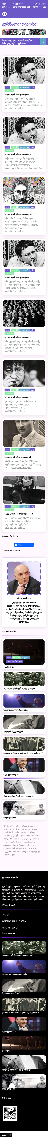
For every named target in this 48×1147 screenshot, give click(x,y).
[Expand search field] (43, 41)
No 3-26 (16, 658)
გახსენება (7, 829)
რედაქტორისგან (10, 774)
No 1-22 (15, 507)
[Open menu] (38, 41)
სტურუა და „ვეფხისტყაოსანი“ (16, 710)
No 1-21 (15, 87)
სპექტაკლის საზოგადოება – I (17, 94)
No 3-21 (15, 270)
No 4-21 (15, 330)
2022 (7, 507)
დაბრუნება (9, 667)
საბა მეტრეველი (33, 852)
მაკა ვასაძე (7, 845)
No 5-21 (15, 390)
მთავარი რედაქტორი (23, 845)
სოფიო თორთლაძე (14, 661)
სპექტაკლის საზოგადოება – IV (18, 277)
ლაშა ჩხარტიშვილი (21, 839)
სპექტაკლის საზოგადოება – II (18, 154)
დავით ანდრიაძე (28, 832)
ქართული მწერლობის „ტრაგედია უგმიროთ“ (23, 753)
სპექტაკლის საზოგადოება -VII (18, 457)
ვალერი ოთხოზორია (30, 835)
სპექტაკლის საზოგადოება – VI (18, 397)
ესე (32, 87)
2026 (9, 658)
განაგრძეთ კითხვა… (15, 108)
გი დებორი (24, 87)
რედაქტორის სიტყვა (12, 848)
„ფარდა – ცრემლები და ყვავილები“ (19, 688)
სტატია (6, 854)
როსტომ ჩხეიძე (19, 852)
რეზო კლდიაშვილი (30, 848)
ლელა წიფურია (29, 842)
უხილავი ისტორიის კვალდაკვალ (18, 796)
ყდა (13, 855)
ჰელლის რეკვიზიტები (13, 731)
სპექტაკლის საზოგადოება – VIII (19, 514)
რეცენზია (25, 658)
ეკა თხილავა (9, 835)
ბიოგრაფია (32, 826)
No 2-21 (15, 207)
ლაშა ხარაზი (35, 839)
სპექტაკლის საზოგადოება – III (18, 214)
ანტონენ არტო (8, 826)
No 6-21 (15, 450)
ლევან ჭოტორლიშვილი (12, 842)
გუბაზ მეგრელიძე (11, 832)
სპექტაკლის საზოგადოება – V (18, 337)
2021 (7, 87)
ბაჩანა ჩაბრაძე (21, 826)
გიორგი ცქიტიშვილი (29, 829)
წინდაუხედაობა (10, 818)
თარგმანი (9, 90)
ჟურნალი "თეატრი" (20, 23)
